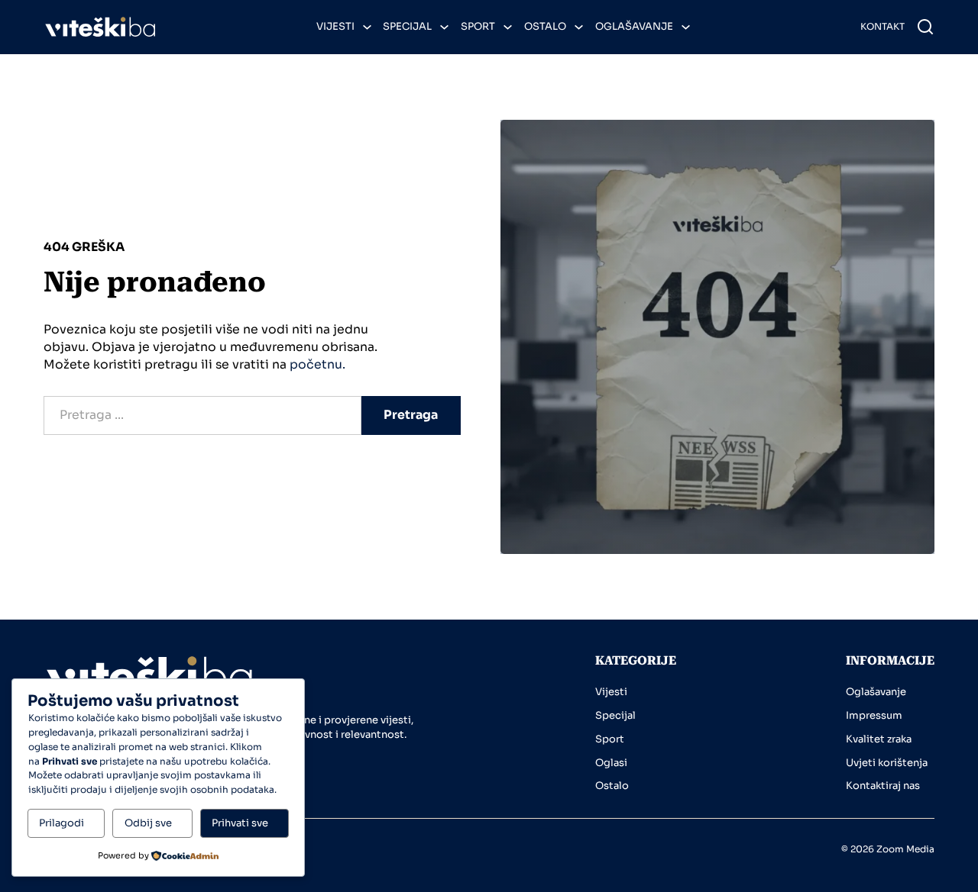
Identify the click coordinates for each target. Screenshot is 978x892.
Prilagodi (61, 822)
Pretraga (411, 415)
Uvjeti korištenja (887, 762)
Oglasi (611, 762)
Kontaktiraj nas (883, 785)
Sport (478, 26)
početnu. (317, 364)
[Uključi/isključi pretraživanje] (925, 27)
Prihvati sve (240, 822)
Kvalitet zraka (879, 739)
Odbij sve (148, 822)
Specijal (407, 26)
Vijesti (335, 26)
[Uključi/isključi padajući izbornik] (367, 27)
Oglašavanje (634, 26)
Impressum (874, 715)
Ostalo (545, 26)
